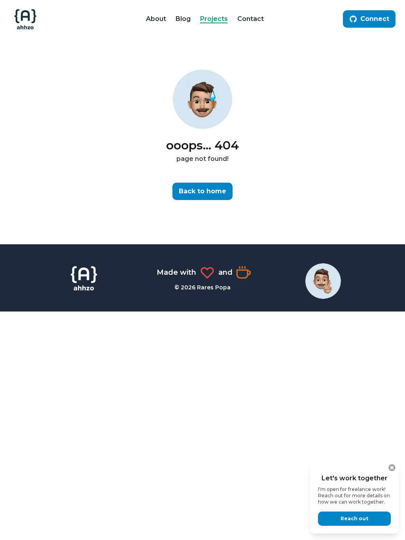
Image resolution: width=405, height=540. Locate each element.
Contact (250, 19)
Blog (183, 19)
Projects (214, 19)
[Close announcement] (392, 467)
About (156, 19)
